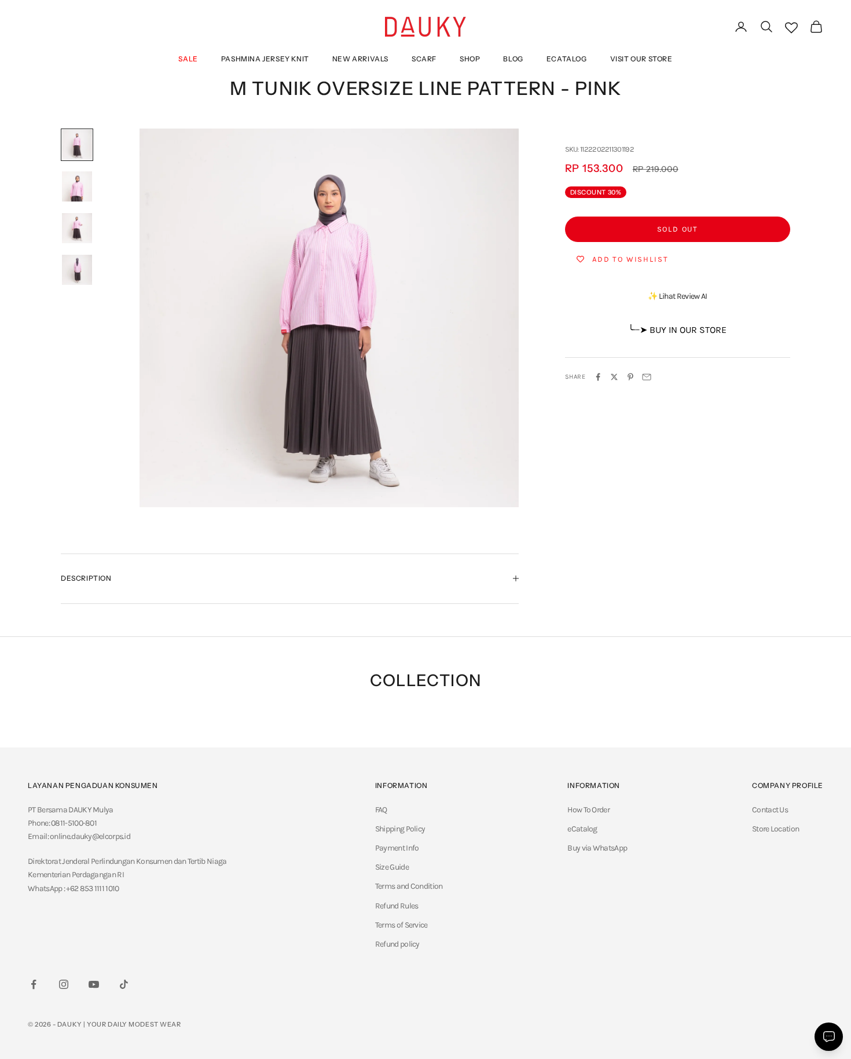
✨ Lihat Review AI (677, 296)
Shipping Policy (400, 829)
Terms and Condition (409, 886)
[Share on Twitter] (614, 377)
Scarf (424, 58)
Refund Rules (397, 906)
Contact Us (770, 810)
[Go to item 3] (77, 228)
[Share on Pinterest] (630, 377)
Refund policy (397, 944)
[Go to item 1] (77, 145)
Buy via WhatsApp (597, 848)
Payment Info (397, 848)
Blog (513, 58)
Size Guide (392, 867)
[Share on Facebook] (598, 377)
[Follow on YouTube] (94, 984)
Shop (470, 58)
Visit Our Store (641, 58)
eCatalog (566, 58)
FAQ (381, 810)
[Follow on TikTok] (124, 984)
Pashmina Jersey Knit (265, 58)
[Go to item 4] (77, 270)
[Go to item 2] (77, 186)
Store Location (775, 829)
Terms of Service (401, 925)
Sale (187, 58)
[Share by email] (646, 377)
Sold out (678, 229)
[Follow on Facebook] (33, 984)
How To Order (588, 810)
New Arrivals (360, 58)
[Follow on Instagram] (63, 984)
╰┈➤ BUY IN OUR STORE (677, 329)
